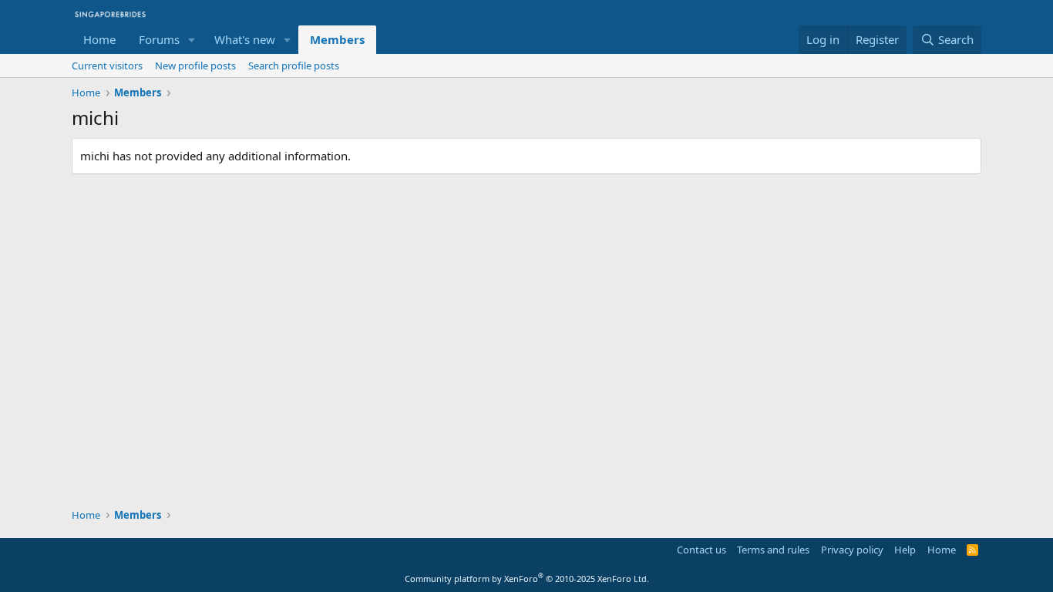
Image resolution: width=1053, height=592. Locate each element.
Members (337, 39)
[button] (192, 39)
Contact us (701, 550)
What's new (244, 39)
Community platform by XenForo (527, 578)
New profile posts (195, 65)
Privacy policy (852, 550)
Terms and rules (773, 550)
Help (905, 550)
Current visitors (107, 65)
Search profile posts (293, 65)
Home (99, 39)
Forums (159, 39)
